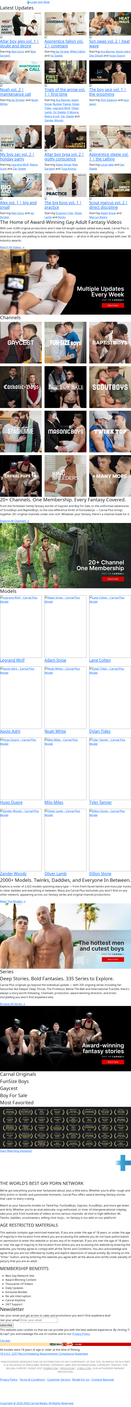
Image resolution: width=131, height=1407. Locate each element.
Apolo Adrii (123, 51)
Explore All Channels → (14, 521)
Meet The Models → (13, 901)
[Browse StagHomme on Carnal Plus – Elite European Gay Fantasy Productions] (21, 431)
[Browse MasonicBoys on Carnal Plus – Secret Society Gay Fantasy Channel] (65, 431)
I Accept (5, 1341)
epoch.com (67, 1368)
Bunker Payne (62, 104)
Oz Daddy (56, 55)
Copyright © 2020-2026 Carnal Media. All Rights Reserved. (37, 1403)
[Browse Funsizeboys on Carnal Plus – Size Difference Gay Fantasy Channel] (65, 342)
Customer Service (59, 1379)
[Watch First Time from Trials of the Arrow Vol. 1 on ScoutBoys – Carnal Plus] (65, 72)
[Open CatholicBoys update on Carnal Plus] (21, 37)
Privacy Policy (8, 1379)
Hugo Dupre (117, 55)
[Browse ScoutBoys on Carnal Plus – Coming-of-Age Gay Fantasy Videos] (110, 387)
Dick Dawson (108, 100)
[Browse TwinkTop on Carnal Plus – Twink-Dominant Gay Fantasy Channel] (110, 431)
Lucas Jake (107, 164)
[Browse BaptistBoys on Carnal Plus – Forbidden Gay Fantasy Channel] (110, 342)
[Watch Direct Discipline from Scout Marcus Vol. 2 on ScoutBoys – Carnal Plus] (110, 185)
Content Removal (103, 1379)
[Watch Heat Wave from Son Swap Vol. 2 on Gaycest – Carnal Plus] (110, 24)
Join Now (44, 2)
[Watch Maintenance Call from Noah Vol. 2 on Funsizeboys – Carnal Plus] (21, 72)
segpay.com (50, 1368)
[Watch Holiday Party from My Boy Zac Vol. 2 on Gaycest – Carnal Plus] (21, 137)
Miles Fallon (77, 51)
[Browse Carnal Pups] (21, 476)
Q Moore (72, 112)
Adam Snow (63, 164)
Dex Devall (96, 55)
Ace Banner (107, 51)
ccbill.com (84, 1368)
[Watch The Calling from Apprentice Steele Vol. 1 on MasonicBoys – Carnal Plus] (110, 137)
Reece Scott (52, 116)
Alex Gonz (17, 51)
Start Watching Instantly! (16, 1151)
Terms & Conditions (32, 1379)
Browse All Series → (12, 1004)
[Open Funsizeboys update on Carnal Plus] (21, 85)
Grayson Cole (64, 213)
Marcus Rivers (98, 217)
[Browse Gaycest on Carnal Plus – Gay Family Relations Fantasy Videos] (21, 342)
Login (34, 2)
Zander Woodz (54, 120)
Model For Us (80, 1379)
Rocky (62, 217)
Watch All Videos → (12, 247)
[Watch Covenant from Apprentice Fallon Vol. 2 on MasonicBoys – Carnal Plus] (65, 24)
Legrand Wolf (61, 108)
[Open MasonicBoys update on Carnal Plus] (65, 37)
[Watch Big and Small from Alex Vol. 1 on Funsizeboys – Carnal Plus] (21, 185)
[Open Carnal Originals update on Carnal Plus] (65, 198)
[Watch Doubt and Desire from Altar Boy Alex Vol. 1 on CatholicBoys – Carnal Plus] (21, 24)
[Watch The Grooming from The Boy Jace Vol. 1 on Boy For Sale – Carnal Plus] (110, 72)
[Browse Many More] (110, 476)
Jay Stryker (62, 51)
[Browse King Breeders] (65, 476)
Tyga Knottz (68, 169)
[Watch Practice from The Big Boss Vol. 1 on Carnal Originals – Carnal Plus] (65, 185)
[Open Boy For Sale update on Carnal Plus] (110, 85)
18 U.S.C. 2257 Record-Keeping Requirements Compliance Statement (44, 1354)
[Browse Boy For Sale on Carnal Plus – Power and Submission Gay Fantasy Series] (65, 387)
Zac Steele (67, 116)
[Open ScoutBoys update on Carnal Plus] (65, 85)
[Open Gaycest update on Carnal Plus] (110, 37)
